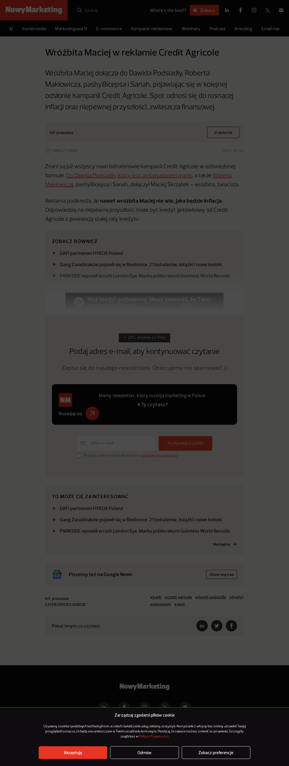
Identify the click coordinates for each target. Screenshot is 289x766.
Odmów (144, 752)
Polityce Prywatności (153, 736)
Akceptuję (73, 752)
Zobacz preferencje (215, 752)
